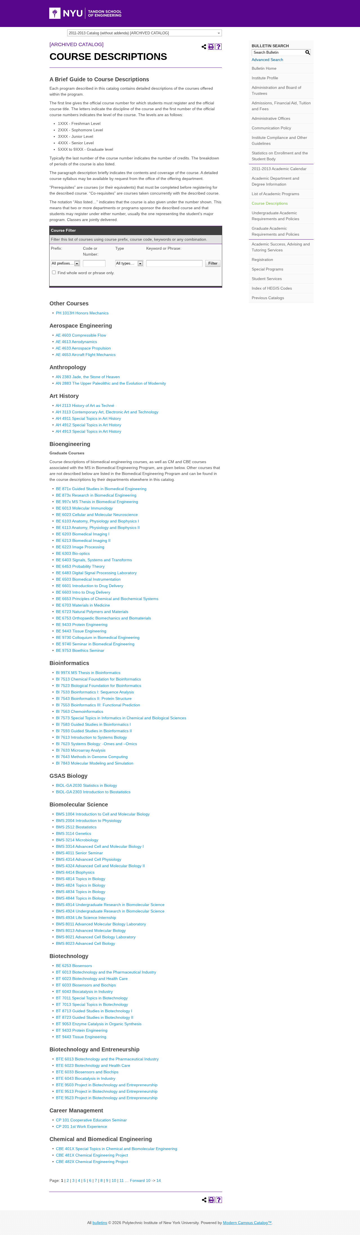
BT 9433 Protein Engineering (81, 1030)
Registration (262, 259)
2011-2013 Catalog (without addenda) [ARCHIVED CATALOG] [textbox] (119, 33)
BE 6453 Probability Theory (80, 566)
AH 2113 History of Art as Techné (85, 405)
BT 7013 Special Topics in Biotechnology (92, 1004)
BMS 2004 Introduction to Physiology (89, 820)
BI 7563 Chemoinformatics (79, 711)
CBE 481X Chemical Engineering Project (92, 1155)
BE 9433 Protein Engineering (81, 624)
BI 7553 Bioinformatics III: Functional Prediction (98, 705)
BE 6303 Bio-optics (73, 553)
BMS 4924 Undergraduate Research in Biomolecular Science (110, 911)
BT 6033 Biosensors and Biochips (86, 985)
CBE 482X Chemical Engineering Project (92, 1161)
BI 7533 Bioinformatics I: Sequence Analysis (95, 692)
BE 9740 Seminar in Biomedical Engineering (95, 644)
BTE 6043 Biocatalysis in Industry (85, 1078)
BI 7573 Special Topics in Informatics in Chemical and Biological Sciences (121, 718)
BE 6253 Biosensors (74, 965)
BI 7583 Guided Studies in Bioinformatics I (93, 724)
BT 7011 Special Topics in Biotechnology (92, 998)
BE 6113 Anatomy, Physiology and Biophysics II (98, 527)
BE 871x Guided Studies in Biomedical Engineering (101, 488)
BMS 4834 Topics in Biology (80, 891)
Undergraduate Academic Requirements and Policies (275, 216)
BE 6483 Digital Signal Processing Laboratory (96, 573)
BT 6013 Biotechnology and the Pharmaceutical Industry (106, 972)
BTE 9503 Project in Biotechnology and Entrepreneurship (107, 1085)
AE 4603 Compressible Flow (81, 335)
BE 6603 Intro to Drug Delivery (83, 592)
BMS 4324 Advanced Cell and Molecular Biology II (100, 866)
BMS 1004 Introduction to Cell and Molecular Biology (103, 814)
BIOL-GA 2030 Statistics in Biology (86, 785)
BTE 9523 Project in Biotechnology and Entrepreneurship (107, 1098)
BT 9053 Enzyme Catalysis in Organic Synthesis (98, 1024)
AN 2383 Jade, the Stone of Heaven (88, 377)
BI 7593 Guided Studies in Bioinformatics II (94, 731)
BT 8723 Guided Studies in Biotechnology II (94, 1017)
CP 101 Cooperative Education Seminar (91, 1120)
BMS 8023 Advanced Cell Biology (85, 943)
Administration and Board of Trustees (276, 90)
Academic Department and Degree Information (275, 181)
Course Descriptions (270, 203)
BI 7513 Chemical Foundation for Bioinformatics (98, 679)
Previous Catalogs (268, 298)
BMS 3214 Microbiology (77, 840)
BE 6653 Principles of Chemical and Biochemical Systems (107, 598)
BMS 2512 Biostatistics (76, 827)
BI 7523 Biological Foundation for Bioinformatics (98, 685)
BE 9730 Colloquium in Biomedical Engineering (98, 637)
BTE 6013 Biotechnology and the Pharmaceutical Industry (107, 1059)
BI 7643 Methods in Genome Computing (92, 756)
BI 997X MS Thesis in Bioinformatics (88, 672)
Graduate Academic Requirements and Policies (275, 231)
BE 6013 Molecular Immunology (84, 508)
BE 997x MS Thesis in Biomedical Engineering (97, 501)
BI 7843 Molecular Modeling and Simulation (94, 763)
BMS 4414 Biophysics (75, 872)
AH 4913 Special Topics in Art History (88, 431)
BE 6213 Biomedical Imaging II (83, 540)
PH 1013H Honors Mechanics (82, 313)
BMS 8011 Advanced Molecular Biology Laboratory (101, 924)
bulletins (100, 1222)
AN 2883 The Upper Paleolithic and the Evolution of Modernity (111, 383)
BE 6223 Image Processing (80, 547)
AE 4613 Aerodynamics (76, 341)
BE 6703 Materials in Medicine (83, 605)
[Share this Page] (204, 47)
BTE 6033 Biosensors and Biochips (87, 1072)
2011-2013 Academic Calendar (279, 168)
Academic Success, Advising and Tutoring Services (281, 247)
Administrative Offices (271, 118)
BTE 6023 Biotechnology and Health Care (93, 1065)
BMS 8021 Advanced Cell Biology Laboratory (96, 937)
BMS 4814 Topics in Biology (80, 878)
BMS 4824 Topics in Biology (80, 885)
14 (158, 1180)
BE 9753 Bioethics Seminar (80, 650)
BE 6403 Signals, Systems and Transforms (94, 560)
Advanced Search (267, 59)
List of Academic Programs (275, 193)
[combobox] (144, 33)
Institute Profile (265, 78)
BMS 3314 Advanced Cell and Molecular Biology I (100, 846)
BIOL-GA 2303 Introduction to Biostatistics (93, 792)
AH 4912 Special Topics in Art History (88, 425)
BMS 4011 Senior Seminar (79, 853)
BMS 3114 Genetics (73, 833)
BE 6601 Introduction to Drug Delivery (89, 585)
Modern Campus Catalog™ (247, 1222)
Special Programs (267, 269)
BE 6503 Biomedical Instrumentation (88, 579)
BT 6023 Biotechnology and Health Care (92, 978)
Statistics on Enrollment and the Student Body (280, 156)
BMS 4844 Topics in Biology (80, 898)
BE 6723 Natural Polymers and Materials (92, 611)
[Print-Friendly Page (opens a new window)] (211, 47)
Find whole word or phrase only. (86, 273)
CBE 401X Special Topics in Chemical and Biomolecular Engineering (116, 1148)
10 (114, 1180)
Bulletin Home (264, 68)
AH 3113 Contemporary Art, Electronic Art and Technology (107, 412)
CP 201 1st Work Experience (81, 1126)
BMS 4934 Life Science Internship (86, 917)
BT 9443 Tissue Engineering (81, 1037)
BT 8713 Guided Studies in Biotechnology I (94, 1011)
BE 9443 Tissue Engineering (81, 631)
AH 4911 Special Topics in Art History (88, 418)
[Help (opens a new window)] (218, 47)
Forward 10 (140, 1180)
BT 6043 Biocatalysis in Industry (84, 991)
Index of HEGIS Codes (272, 288)
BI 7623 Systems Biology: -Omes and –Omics (96, 744)
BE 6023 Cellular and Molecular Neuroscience (97, 514)
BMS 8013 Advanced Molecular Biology (91, 930)
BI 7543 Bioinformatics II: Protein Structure (94, 698)
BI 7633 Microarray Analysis (80, 750)
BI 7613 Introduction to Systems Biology (91, 737)
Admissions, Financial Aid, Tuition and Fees (281, 106)
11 (122, 1180)
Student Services (267, 278)
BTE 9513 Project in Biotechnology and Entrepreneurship (107, 1091)
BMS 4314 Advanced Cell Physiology (88, 859)
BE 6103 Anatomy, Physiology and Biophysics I (97, 521)
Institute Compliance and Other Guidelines (279, 140)
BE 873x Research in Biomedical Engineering (96, 495)
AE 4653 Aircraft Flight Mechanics (86, 354)
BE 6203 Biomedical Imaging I (82, 534)
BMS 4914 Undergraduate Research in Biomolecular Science (110, 904)
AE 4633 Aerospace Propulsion (83, 348)
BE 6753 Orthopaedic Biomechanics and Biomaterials (103, 618)
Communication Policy (271, 128)
